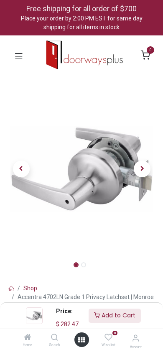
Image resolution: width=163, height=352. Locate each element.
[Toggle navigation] (19, 55)
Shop (30, 288)
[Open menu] (81, 340)
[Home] (27, 337)
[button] (21, 169)
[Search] (55, 337)
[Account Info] (136, 338)
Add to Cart (117, 315)
